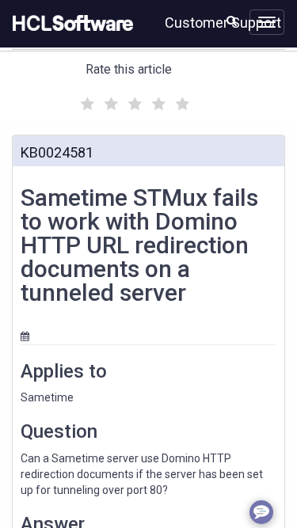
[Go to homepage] (69, 23)
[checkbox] (85, 99)
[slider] (133, 101)
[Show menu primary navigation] (266, 22)
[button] (231, 20)
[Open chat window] (261, 512)
